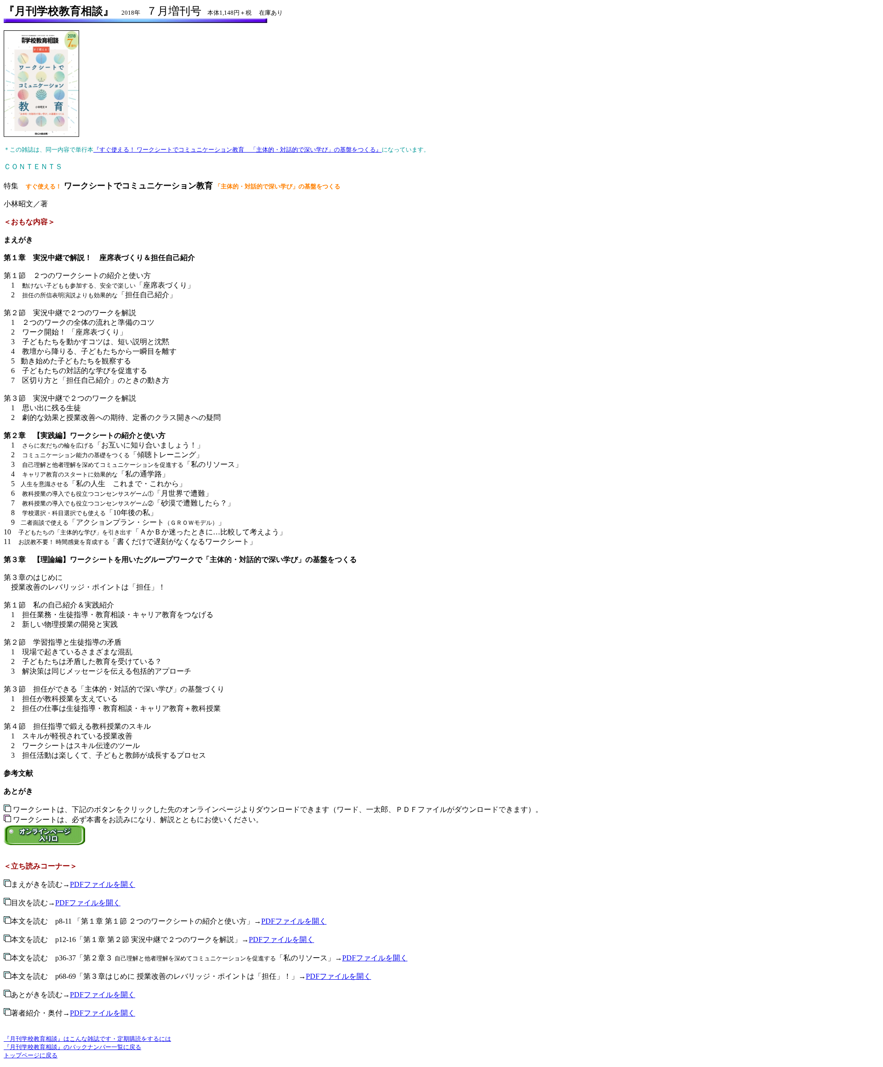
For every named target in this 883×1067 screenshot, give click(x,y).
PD (60, 903)
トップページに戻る (30, 1055)
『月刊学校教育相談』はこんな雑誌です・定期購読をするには (87, 1038)
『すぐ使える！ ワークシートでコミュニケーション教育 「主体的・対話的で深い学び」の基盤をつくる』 (237, 149)
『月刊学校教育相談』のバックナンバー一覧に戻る (72, 1047)
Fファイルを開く (92, 903)
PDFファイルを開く (102, 884)
